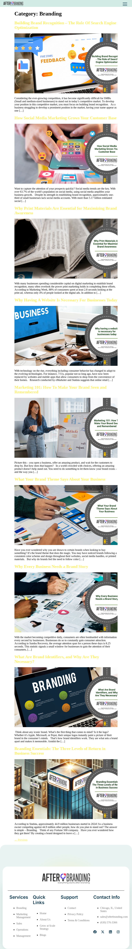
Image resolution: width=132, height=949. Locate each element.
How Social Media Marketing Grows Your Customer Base (66, 118)
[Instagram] (118, 932)
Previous (20, 839)
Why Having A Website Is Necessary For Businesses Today (65, 300)
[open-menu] (125, 4)
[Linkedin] (110, 932)
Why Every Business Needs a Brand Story (51, 566)
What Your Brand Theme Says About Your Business (59, 479)
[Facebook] (95, 932)
